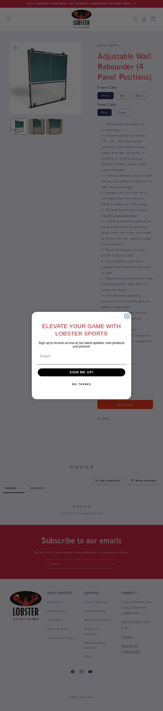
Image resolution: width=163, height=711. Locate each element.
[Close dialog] (126, 316)
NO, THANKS (81, 384)
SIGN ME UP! (82, 372)
